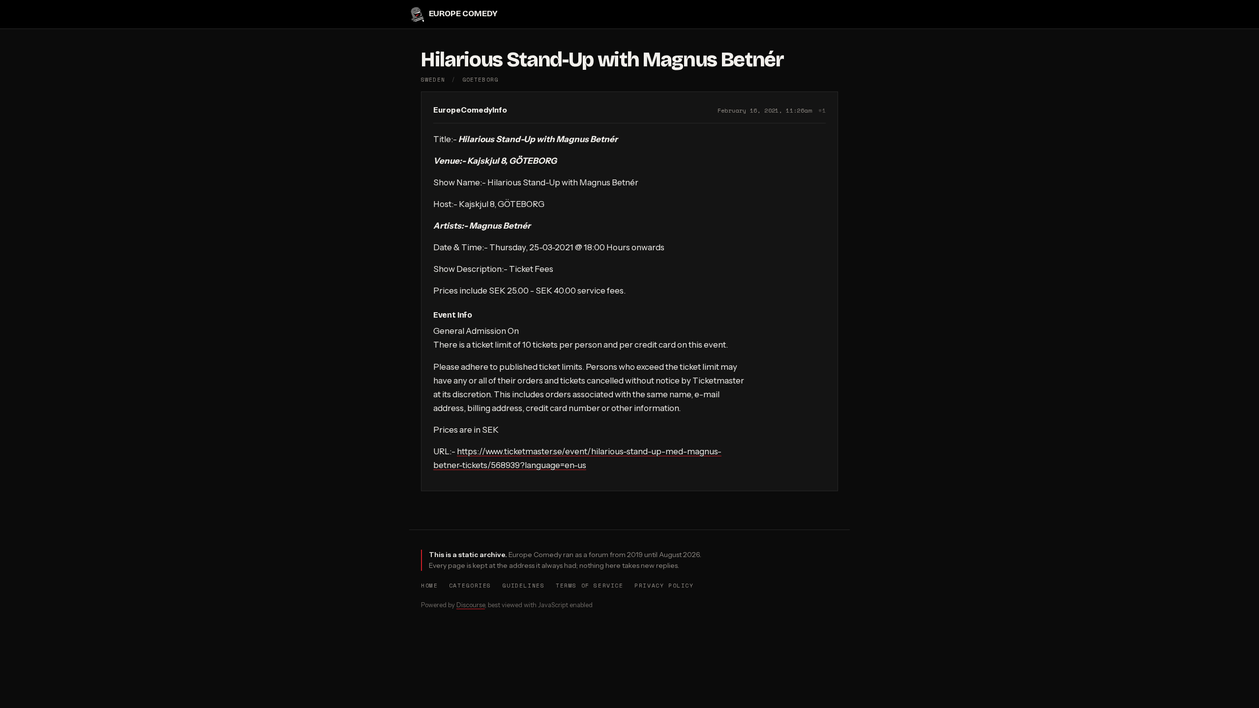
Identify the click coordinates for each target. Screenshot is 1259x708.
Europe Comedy (463, 14)
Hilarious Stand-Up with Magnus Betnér (602, 59)
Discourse (470, 605)
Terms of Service (590, 585)
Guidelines (523, 585)
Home (429, 585)
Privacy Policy (664, 585)
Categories (470, 585)
